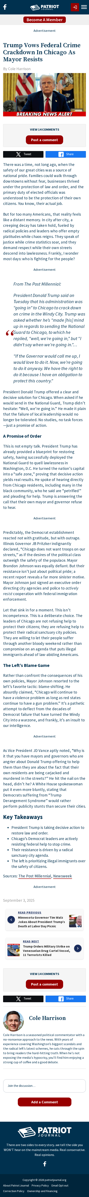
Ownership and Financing (42, 1191)
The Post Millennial (34, 875)
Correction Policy (13, 1191)
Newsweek (62, 875)
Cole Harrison (19, 68)
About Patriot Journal (16, 1185)
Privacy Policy (40, 1185)
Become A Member (44, 19)
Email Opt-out (60, 1185)
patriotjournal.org (55, 1180)
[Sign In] (75, 7)
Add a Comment (44, 1102)
